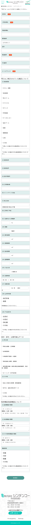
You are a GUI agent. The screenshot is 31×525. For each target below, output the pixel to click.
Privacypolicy (12, 518)
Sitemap (20, 518)
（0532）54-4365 (15, 505)
